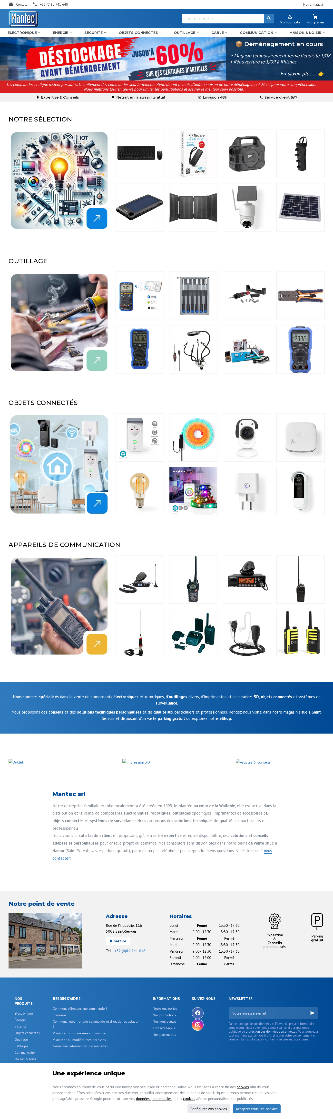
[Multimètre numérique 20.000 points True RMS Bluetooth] (140, 349)
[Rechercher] (269, 18)
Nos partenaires (164, 1034)
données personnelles (154, 1098)
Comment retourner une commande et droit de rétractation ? (96, 1024)
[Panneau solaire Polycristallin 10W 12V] (300, 207)
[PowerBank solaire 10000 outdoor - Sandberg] (140, 207)
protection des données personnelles (271, 1031)
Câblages (21, 1046)
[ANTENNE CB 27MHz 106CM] (140, 633)
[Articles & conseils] (253, 761)
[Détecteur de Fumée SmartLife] (300, 437)
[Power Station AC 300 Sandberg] (247, 154)
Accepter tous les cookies (257, 1108)
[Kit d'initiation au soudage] (247, 349)
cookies (243, 1086)
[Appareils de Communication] (59, 606)
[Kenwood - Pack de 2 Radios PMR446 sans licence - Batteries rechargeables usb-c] (300, 633)
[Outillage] (59, 322)
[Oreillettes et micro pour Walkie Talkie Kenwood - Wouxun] (247, 633)
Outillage (21, 1039)
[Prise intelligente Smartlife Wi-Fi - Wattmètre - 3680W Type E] (247, 491)
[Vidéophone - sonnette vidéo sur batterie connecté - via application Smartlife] (300, 491)
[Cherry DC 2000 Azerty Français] (140, 154)
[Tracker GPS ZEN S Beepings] (193, 154)
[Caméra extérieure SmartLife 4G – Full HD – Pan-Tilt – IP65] (247, 207)
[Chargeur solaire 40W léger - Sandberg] (193, 207)
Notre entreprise (165, 1008)
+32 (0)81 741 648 (130, 950)
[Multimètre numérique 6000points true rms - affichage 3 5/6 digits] (300, 349)
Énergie (20, 1020)
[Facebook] (198, 1013)
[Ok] (312, 1013)
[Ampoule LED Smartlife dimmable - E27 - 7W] (140, 491)
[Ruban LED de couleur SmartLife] (193, 437)
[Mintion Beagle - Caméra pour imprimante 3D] (247, 437)
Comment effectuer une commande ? (80, 1008)
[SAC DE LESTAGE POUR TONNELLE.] (300, 154)
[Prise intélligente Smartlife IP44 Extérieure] (140, 437)
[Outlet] (16, 761)
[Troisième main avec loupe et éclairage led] (193, 349)
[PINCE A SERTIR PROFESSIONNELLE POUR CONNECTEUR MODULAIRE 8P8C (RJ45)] (300, 296)
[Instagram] (198, 1025)
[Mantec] (23, 18)
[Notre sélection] (59, 180)
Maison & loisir (25, 1059)
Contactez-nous (164, 1028)
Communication (26, 1052)
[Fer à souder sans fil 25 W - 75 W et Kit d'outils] (247, 296)
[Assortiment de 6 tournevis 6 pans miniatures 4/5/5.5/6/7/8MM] (193, 296)
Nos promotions (164, 1015)
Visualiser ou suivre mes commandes (80, 1033)
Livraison (59, 1015)
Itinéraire (118, 940)
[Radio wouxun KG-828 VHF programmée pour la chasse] (300, 579)
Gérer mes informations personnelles (80, 1046)
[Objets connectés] (59, 464)
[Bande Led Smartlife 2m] (193, 491)
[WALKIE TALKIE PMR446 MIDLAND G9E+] (193, 579)
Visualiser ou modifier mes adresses (79, 1040)
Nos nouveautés (164, 1021)
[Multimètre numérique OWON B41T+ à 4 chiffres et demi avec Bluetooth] (140, 296)
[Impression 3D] (136, 761)
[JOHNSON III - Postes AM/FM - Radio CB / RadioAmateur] (247, 579)
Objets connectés (27, 1033)
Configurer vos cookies (208, 1108)
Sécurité (21, 1026)
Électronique (24, 1013)
